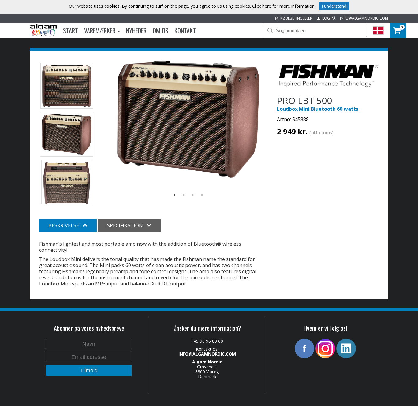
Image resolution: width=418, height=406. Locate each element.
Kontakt (185, 30)
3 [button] (193, 195)
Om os (160, 30)
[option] (188, 119)
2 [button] (184, 195)
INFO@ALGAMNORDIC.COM (364, 18)
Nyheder (136, 30)
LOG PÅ (327, 18)
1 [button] (174, 195)
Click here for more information (283, 6)
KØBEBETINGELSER (295, 18)
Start (70, 30)
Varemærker (100, 30)
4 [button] (202, 195)
